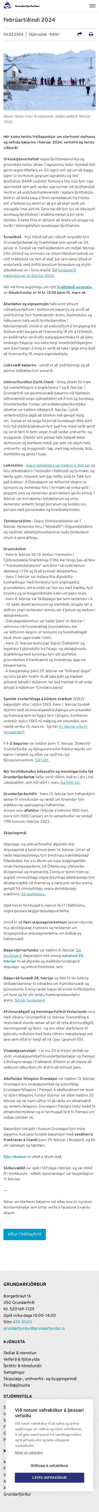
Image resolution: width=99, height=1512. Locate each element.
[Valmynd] (93, 6)
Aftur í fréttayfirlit (24, 1234)
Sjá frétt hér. (70, 782)
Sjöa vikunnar (15, 1157)
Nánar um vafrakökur (29, 1452)
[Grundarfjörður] (22, 6)
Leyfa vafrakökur (49, 1477)
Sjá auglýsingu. (33, 894)
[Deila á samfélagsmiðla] (79, 35)
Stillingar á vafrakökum (49, 1465)
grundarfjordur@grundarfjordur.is (34, 1328)
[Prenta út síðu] (91, 35)
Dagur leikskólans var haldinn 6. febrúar (58, 465)
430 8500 (22, 1322)
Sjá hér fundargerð (30, 1000)
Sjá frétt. (42, 760)
